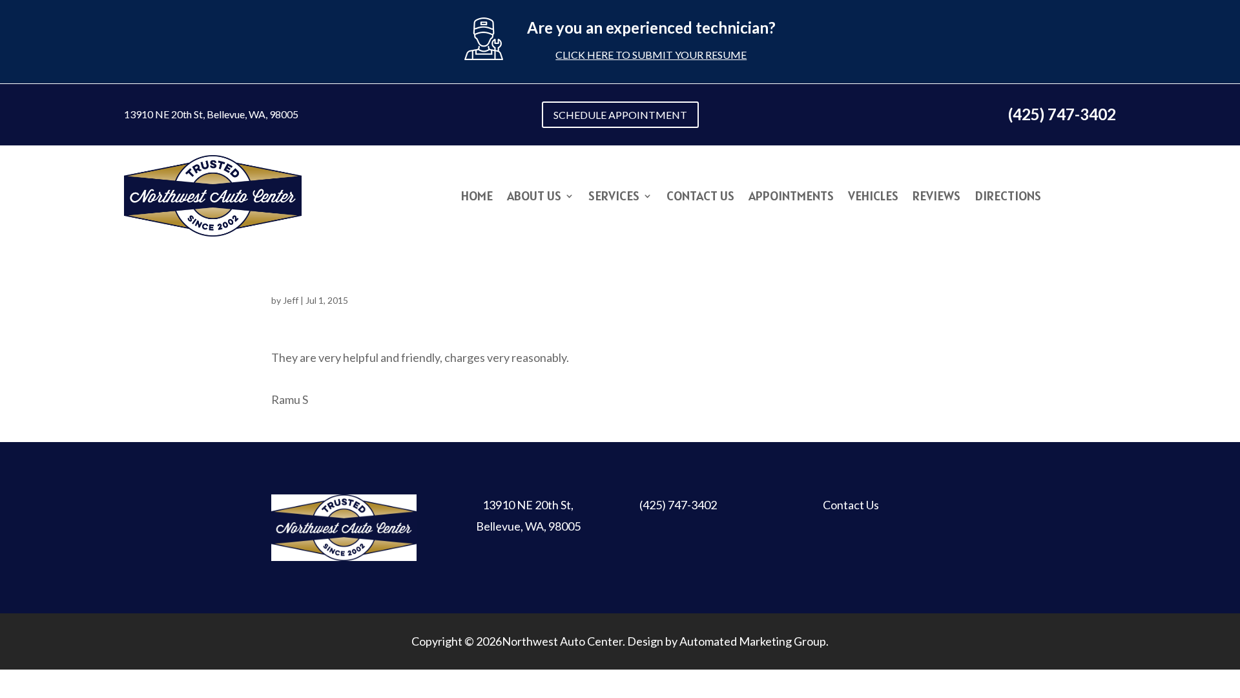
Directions (1008, 197)
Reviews (936, 197)
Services (613, 197)
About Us (534, 197)
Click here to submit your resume (651, 54)
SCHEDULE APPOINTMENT (620, 115)
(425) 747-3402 (678, 505)
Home (477, 197)
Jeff (290, 300)
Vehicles (873, 197)
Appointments (791, 197)
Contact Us (700, 197)
